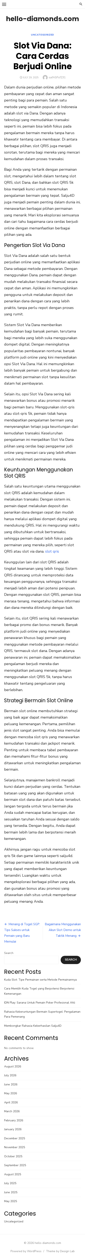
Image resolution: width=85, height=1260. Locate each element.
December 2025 (14, 1138)
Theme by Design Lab (60, 1251)
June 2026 (10, 1084)
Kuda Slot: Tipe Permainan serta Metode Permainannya (40, 980)
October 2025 (13, 1156)
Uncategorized (42, 34)
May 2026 (10, 1093)
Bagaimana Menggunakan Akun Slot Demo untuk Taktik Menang (63, 930)
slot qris (52, 551)
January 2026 (12, 1129)
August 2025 (12, 1174)
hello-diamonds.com (42, 18)
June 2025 (10, 1192)
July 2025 (10, 1183)
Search (8, 953)
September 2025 (15, 1165)
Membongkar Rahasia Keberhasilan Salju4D (32, 1026)
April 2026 (11, 1102)
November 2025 (14, 1147)
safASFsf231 (57, 77)
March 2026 (12, 1111)
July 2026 (10, 1075)
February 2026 (13, 1120)
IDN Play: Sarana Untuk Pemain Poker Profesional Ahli (39, 1003)
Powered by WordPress (26, 1251)
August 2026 (12, 1066)
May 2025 (10, 1201)
